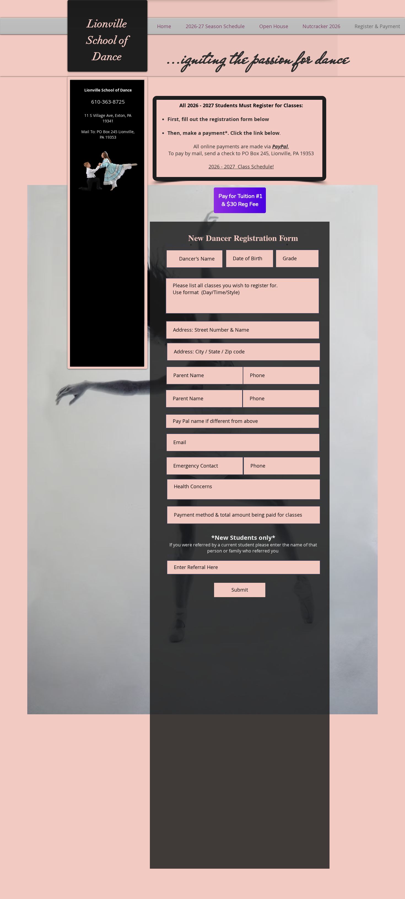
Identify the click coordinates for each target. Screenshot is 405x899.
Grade (280, 245)
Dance (107, 56)
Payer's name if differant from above (193, 409)
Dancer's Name (177, 245)
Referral (173, 555)
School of (107, 40)
